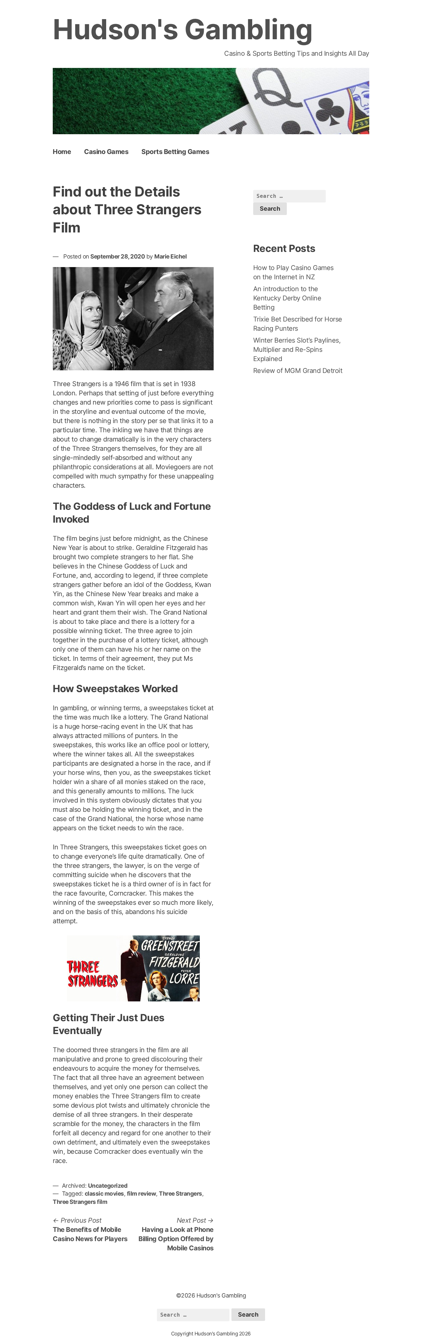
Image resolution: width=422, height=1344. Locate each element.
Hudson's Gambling (183, 29)
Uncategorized (108, 1185)
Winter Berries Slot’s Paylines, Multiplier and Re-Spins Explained (297, 349)
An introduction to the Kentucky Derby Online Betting (287, 298)
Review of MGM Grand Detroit (298, 371)
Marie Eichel (170, 256)
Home (62, 152)
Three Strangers (180, 1193)
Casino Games (106, 152)
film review (141, 1193)
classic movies (104, 1193)
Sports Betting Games (175, 152)
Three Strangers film (80, 1201)
